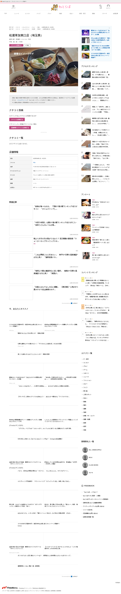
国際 (84, 408)
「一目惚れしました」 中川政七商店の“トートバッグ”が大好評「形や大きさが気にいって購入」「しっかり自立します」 (100, 170)
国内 (84, 405)
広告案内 (18, 590)
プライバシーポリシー (35, 590)
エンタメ (27, 13)
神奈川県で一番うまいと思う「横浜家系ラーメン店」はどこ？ (100, 242)
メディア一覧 (5, 590)
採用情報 (53, 590)
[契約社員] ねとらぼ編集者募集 (91, 502)
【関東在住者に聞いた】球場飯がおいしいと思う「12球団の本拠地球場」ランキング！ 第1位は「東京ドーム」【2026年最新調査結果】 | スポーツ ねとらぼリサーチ (97, 286)
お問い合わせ (24, 590)
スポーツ (86, 373)
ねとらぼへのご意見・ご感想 (90, 495)
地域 (60, 13)
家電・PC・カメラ (89, 415)
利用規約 (118, 582)
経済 (84, 426)
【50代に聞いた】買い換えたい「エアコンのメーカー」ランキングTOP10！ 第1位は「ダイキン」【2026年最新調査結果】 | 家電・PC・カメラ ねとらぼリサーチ (97, 313)
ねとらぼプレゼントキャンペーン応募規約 (94, 499)
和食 (34, 162)
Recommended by (66, 303)
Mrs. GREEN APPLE (95, 450)
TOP (5, 13)
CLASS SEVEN (93, 465)
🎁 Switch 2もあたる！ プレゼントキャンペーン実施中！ (13, 1)
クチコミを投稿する (16, 45)
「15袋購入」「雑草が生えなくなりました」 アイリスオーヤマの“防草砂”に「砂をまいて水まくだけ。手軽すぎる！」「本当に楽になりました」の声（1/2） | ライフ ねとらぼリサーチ (97, 326)
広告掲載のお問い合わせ (89, 513)
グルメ (49, 13)
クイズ (38, 13)
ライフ (85, 387)
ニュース (16, 13)
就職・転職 (86, 419)
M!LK (90, 457)
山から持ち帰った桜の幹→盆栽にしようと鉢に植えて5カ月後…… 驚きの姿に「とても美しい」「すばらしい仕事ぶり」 (101, 89)
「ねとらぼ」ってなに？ (89, 492)
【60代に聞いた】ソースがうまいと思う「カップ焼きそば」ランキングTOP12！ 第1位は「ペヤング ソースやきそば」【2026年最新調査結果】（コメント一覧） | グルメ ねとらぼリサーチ (98, 340)
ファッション (87, 380)
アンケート (85, 194)
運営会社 (47, 590)
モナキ (91, 472)
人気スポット (87, 394)
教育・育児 (82, 13)
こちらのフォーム (22, 100)
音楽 (84, 430)
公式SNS (12, 590)
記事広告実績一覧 (87, 517)
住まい (71, 13)
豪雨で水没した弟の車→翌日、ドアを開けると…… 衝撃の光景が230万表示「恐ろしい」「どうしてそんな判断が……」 (100, 77)
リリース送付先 (86, 510)
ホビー (85, 384)
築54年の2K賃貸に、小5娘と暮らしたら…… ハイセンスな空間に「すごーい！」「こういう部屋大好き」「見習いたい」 (100, 181)
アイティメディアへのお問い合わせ (92, 506)
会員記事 (115, 13)
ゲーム (85, 369)
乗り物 (85, 391)
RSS (43, 590)
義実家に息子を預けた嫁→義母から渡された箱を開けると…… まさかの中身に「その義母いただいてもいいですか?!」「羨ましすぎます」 (100, 123)
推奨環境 (59, 590)
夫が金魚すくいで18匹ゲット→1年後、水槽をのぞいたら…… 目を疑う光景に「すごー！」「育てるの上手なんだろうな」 (101, 135)
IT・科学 (86, 359)
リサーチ (104, 13)
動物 (93, 13)
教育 (84, 423)
